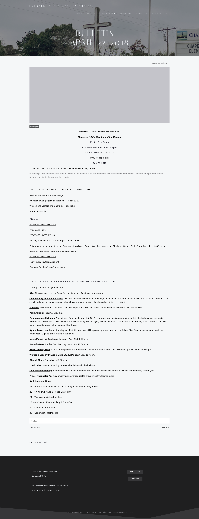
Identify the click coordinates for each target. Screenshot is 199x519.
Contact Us (141, 13)
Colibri (131, 512)
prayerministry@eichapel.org (100, 376)
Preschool (156, 13)
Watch (79, 13)
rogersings (156, 63)
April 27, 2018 (165, 63)
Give (168, 13)
